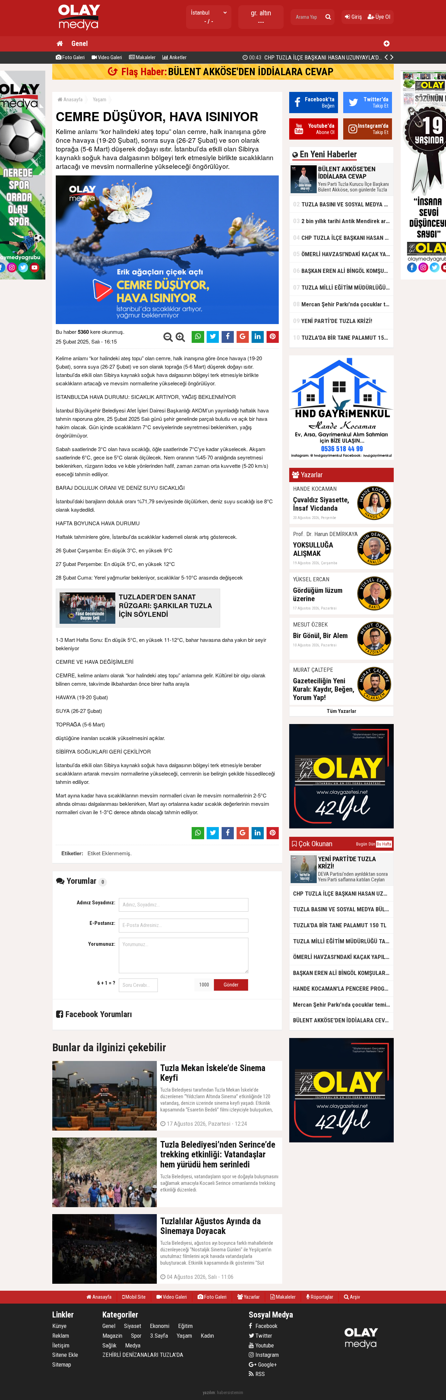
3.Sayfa (159, 1335)
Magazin (112, 1335)
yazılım (209, 1392)
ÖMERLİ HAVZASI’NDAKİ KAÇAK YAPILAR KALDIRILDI (343, 254)
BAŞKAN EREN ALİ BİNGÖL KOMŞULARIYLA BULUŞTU (343, 271)
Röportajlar (321, 1297)
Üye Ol (382, 16)
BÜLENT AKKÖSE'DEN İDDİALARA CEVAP (250, 72)
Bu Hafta (384, 844)
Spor (136, 1335)
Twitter (263, 1335)
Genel (79, 43)
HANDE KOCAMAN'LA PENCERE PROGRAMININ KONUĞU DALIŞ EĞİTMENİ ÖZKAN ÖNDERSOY (343, 988)
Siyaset (132, 1325)
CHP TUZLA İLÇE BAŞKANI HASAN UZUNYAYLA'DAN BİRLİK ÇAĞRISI (336, 57)
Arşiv (354, 1297)
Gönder (231, 985)
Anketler (177, 57)
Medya (132, 1345)
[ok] (328, 17)
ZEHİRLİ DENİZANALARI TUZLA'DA (142, 1354)
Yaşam (99, 99)
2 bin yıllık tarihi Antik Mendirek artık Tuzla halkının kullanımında (343, 221)
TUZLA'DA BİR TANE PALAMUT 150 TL (343, 337)
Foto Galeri (73, 57)
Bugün (361, 844)
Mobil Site (135, 1297)
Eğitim (185, 1325)
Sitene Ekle (65, 1354)
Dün (372, 844)
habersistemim (230, 1392)
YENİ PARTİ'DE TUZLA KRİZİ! (332, 321)
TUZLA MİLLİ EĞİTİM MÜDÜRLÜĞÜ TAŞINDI (343, 287)
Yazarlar (251, 1297)
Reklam (60, 1335)
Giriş (356, 16)
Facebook (265, 1325)
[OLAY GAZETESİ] (78, 33)
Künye (59, 1325)
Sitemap (61, 1364)
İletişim (60, 1345)
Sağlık (109, 1345)
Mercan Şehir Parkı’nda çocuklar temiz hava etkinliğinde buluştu (343, 304)
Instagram (266, 1354)
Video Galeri (109, 57)
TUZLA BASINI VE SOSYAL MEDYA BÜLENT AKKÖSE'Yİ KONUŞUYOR (343, 204)
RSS (259, 1373)
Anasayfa (72, 99)
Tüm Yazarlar (341, 711)
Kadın (207, 1335)
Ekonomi (159, 1325)
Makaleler (145, 57)
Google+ (265, 1364)
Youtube (264, 1345)
